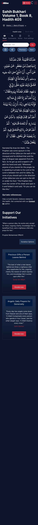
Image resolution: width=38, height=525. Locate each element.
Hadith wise (17, 32)
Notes (20, 38)
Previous (22, 50)
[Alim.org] (6, 3)
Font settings (29, 38)
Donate (28, 3)
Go (32, 45)
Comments (12, 38)
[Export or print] (5, 50)
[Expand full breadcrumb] (3, 25)
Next (32, 50)
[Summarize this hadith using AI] (12, 50)
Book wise (29, 32)
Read (4, 38)
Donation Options (27, 242)
